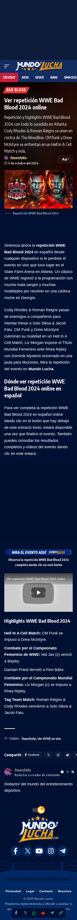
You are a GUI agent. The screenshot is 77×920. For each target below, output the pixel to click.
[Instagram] (51, 851)
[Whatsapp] (34, 913)
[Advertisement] (38, 29)
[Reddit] (42, 913)
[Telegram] (51, 913)
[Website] (62, 772)
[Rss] (72, 772)
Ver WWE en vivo (49, 738)
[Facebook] (16, 913)
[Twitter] (25, 913)
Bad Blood (16, 90)
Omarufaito (18, 157)
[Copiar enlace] (60, 913)
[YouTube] (39, 851)
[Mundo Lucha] (38, 66)
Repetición (29, 738)
